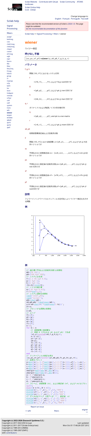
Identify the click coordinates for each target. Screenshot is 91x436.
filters (9, 33)
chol (33, 300)
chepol (9, 49)
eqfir (8, 56)
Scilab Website (31, 2)
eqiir (8, 59)
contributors (11, 433)
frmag (9, 71)
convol (9, 51)
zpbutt (9, 120)
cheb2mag (10, 47)
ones (46, 302)
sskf (8, 103)
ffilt (8, 64)
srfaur (9, 98)
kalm (8, 86)
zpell (8, 127)
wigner (9, 115)
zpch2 (9, 125)
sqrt (46, 362)
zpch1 (9, 122)
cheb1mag (10, 44)
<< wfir (28, 411)
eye (33, 292)
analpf (9, 37)
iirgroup (10, 81)
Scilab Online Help (32, 7)
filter (8, 66)
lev (8, 88)
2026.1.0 (71, 24)
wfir (8, 110)
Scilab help (13, 20)
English (58, 18)
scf (28, 386)
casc (8, 42)
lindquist (10, 93)
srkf (8, 100)
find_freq (10, 69)
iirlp (8, 83)
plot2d (29, 390)
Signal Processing (12, 27)
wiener (9, 113)
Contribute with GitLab (48, 2)
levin (8, 91)
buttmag (10, 39)
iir (7, 78)
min (30, 362)
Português (75, 18)
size (37, 285)
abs (42, 371)
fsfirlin (9, 73)
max (30, 364)
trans (9, 108)
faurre (9, 61)
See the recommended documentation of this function (46, 28)
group (9, 76)
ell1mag (10, 54)
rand (28, 296)
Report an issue (37, 407)
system (9, 105)
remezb (9, 96)
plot (28, 388)
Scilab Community (67, 2)
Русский (84, 18)
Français (66, 18)
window (9, 118)
